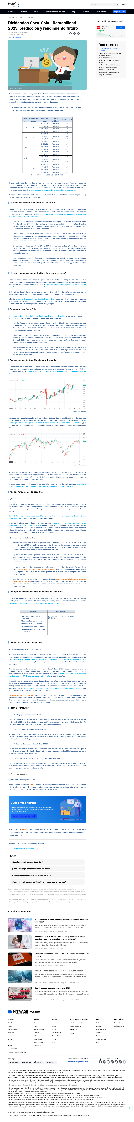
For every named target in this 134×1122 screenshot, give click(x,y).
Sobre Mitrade (101, 12)
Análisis (36, 12)
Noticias (24, 12)
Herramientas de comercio (55, 12)
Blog (73, 12)
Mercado (11, 12)
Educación (85, 12)
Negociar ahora (119, 12)
